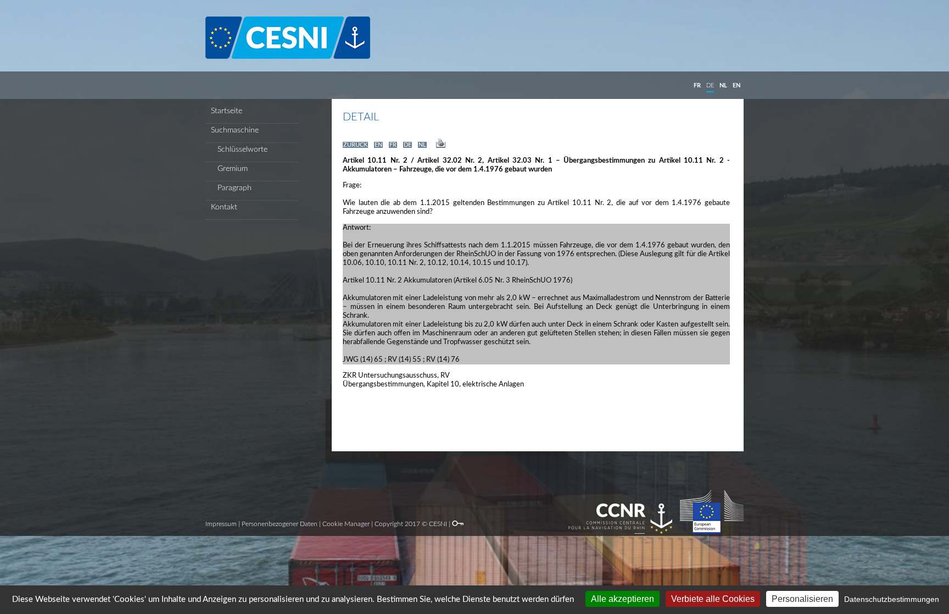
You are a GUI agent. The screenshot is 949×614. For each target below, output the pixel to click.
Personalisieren (802, 599)
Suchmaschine (235, 130)
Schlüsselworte (239, 149)
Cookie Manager (346, 524)
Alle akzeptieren (622, 599)
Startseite (226, 111)
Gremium (229, 169)
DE (710, 85)
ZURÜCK (355, 145)
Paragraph (231, 188)
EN (736, 85)
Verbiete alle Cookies (713, 599)
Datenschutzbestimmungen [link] (891, 599)
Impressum (221, 524)
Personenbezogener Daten (279, 524)
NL (723, 85)
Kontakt (224, 207)
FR (697, 85)
